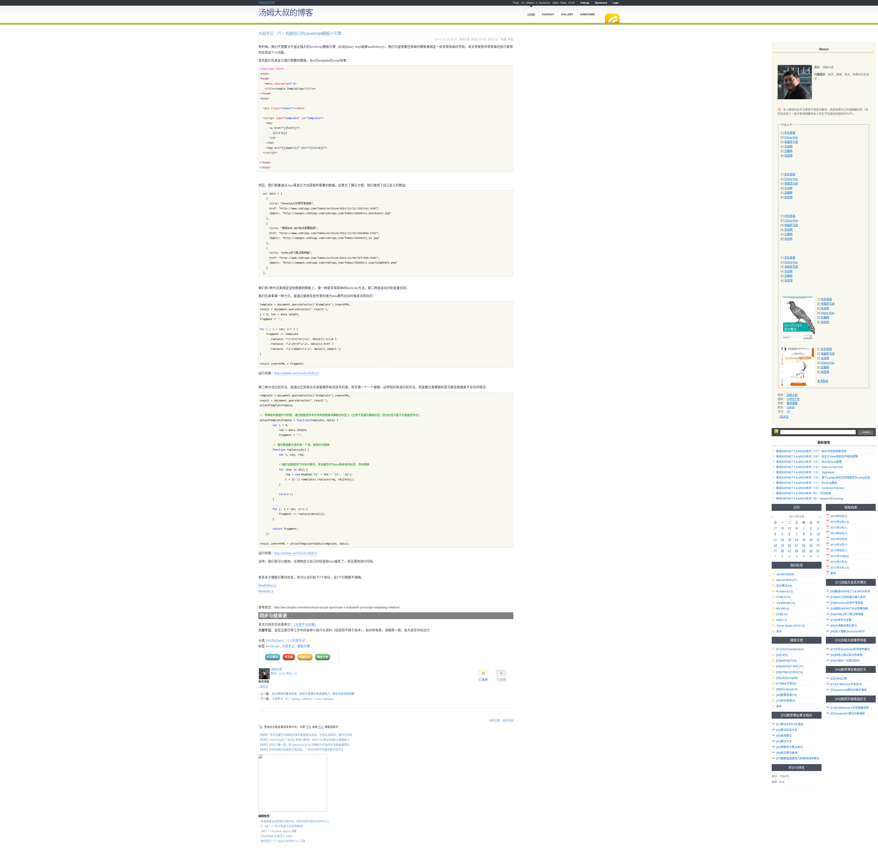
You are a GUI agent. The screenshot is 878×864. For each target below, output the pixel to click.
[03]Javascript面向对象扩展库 (848, 690)
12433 (791, 407)
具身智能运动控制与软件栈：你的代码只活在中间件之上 (295, 821)
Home (531, 14)
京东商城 (789, 132)
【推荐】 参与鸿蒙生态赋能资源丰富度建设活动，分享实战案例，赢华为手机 (305, 735)
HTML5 (783, 597)
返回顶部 (507, 720)
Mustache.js (265, 591)
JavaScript (272, 646)
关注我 (289, 657)
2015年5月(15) (839, 522)
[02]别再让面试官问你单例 (846, 655)
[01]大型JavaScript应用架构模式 (850, 649)
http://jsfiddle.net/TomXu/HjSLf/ (295, 553)
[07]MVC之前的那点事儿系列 (848, 597)
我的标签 (796, 565)
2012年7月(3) (838, 562)
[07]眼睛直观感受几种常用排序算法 (797, 758)
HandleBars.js (267, 585)
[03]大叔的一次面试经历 (845, 660)
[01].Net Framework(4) (790, 649)
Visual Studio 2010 (790, 625)
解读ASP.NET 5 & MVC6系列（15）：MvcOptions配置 (809, 461)
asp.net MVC (786, 580)
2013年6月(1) (838, 550)
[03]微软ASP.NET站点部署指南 (849, 608)
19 (788, 411)
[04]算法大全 (784, 741)
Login (616, 2)
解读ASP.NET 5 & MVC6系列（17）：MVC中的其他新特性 (811, 451)
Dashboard (601, 2)
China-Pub (791, 137)
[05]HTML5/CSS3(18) (789, 672)
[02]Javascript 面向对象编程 (847, 713)
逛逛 (321, 727)
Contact (548, 14)
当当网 (788, 146)
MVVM (783, 608)
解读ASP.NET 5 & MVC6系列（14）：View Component (809, 467)
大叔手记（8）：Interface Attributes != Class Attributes (302, 699)
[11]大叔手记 (296, 640)
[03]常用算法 (784, 735)
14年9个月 (793, 399)
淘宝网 (788, 155)
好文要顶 (272, 657)
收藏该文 (305, 657)
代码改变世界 (266, 3)
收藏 (503, 39)
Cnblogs (584, 2)
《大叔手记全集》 (306, 624)
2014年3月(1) (838, 544)
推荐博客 (792, 403)
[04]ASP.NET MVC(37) (790, 666)
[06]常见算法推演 (786, 752)
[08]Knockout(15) (787, 689)
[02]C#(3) (782, 655)
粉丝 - (278, 673)
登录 (308, 727)
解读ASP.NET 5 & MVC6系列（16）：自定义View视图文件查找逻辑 (817, 456)
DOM (782, 614)
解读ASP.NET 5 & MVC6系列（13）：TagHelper (805, 472)
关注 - (291, 673)
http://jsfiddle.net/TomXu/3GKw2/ (296, 373)
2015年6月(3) (838, 516)
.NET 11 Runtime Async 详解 (278, 831)
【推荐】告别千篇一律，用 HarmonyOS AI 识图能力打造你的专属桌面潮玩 (304, 744)
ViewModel (785, 603)
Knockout (784, 591)
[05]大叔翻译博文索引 (843, 625)
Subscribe (587, 14)
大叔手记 (288, 646)
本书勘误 (822, 381)
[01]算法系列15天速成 (789, 724)
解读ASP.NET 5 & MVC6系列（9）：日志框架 (803, 493)
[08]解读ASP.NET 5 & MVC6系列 (850, 591)
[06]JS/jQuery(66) (787, 677)
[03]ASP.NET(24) (786, 660)
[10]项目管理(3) (785, 700)
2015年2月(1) (838, 527)
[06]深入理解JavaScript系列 (847, 631)
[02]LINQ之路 (838, 678)
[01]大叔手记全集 (840, 620)
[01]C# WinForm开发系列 (846, 684)
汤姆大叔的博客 (285, 12)
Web (781, 620)
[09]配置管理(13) (786, 695)
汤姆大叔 (464, 39)
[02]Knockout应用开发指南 (846, 603)
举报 (510, 39)
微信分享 (322, 657)
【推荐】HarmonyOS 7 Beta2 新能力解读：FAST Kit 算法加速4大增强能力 (304, 739)
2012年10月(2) (839, 556)
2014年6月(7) (838, 533)
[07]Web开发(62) (786, 683)
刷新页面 (494, 720)
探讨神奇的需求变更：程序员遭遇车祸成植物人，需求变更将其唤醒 (313, 693)
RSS (612, 18)
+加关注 (263, 686)
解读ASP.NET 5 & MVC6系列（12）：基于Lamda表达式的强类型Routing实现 (823, 477)
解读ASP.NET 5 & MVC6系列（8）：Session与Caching (809, 498)
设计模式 (784, 585)
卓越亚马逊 (791, 142)
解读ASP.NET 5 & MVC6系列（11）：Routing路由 (806, 482)
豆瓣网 (788, 151)
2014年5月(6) (838, 539)
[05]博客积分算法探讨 (789, 747)
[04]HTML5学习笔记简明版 (846, 614)
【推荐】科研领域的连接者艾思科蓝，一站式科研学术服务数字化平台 (300, 749)
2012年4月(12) (839, 567)
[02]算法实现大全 (786, 730)
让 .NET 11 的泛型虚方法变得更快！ (283, 826)
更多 (833, 573)
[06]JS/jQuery (275, 640)
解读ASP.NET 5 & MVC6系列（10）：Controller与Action (810, 488)
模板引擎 (303, 646)
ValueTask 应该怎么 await (276, 836)
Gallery (567, 14)
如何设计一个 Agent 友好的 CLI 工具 (283, 841)
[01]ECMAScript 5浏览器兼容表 (849, 707)
